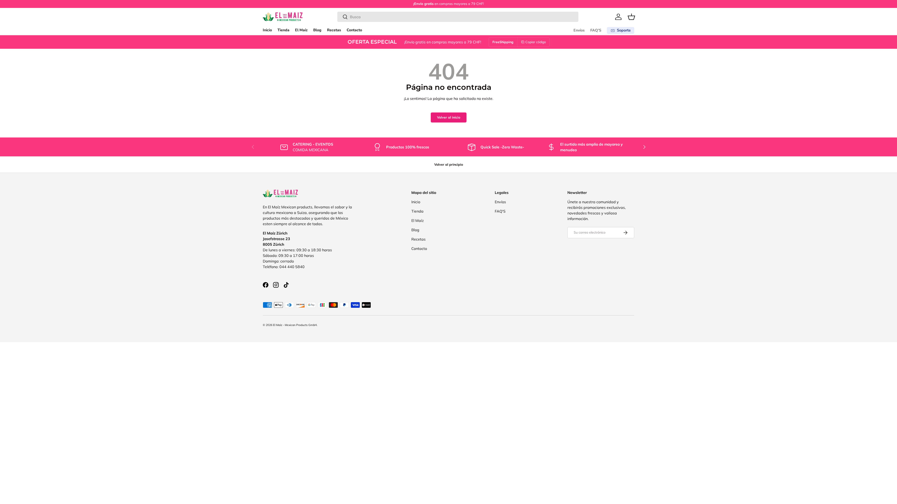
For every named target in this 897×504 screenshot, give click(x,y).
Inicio (267, 30)
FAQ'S (595, 30)
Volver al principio (448, 164)
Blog (317, 30)
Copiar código (535, 42)
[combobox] (458, 17)
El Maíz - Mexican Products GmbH (295, 325)
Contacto (354, 30)
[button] (631, 17)
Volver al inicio (448, 117)
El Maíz (301, 30)
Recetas (334, 30)
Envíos (579, 30)
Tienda (283, 30)
